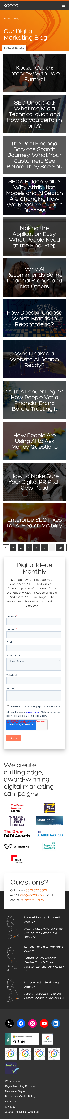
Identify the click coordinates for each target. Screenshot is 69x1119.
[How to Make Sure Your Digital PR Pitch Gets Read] (34, 482)
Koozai (8, 18)
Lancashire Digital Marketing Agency (44, 949)
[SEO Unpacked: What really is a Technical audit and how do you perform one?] (34, 114)
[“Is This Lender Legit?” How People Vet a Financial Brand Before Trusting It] (34, 400)
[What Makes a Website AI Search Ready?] (34, 359)
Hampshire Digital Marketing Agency (43, 919)
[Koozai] (11, 5)
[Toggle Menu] (63, 5)
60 (60, 548)
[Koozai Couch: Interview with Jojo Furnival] (34, 73)
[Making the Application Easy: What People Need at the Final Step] (34, 236)
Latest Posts (14, 48)
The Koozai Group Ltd (26, 1112)
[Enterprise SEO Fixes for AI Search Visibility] (34, 522)
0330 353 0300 (36, 890)
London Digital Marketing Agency (41, 984)
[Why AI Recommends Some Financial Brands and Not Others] (34, 277)
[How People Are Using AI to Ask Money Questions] (34, 441)
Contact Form (33, 900)
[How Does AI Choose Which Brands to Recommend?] (34, 318)
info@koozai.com (32, 895)
